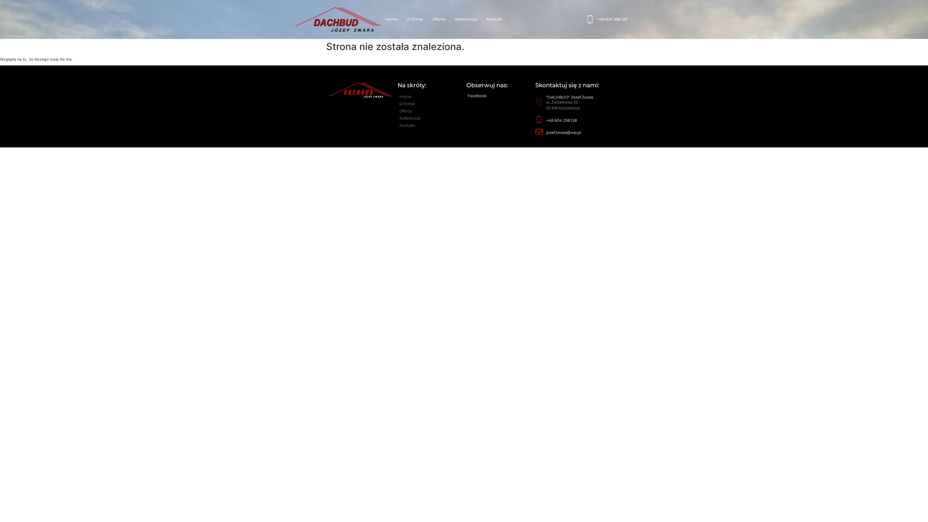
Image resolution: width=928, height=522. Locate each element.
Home (391, 19)
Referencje (466, 19)
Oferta (439, 19)
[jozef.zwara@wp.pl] (539, 131)
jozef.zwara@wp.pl (563, 132)
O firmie (415, 19)
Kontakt (494, 19)
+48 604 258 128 (612, 19)
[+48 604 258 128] (590, 19)
